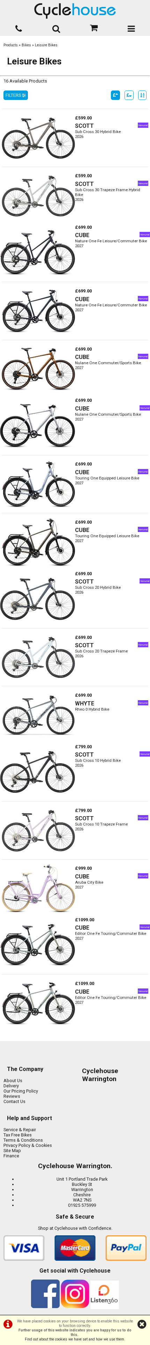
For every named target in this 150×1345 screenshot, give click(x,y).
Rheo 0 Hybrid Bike (92, 709)
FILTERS (14, 95)
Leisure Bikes (46, 45)
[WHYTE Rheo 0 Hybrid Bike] (38, 741)
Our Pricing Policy (20, 1091)
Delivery (11, 1085)
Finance (11, 1155)
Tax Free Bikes (17, 1134)
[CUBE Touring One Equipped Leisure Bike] (38, 510)
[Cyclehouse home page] (75, 11)
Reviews (11, 1096)
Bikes (26, 45)
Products (10, 45)
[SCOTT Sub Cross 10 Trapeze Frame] (38, 856)
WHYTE (84, 703)
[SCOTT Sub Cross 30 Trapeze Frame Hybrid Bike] (38, 222)
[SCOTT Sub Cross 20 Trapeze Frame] (38, 683)
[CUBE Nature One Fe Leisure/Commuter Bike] (37, 279)
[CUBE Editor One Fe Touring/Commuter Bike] (37, 971)
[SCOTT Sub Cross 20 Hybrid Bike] (37, 625)
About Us (12, 1080)
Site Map (12, 1150)
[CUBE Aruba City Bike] (38, 914)
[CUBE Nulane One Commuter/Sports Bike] (38, 395)
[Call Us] (19, 27)
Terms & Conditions (23, 1140)
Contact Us (14, 1101)
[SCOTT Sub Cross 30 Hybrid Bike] (38, 164)
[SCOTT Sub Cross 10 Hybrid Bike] (37, 798)
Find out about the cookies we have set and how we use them (74, 1339)
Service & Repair (19, 1129)
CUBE (82, 235)
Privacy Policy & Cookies (27, 1145)
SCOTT (84, 126)
